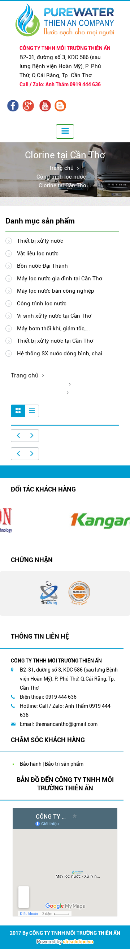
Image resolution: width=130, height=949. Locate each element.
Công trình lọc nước (61, 177)
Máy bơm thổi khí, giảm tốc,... (53, 328)
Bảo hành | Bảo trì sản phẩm (51, 764)
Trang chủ (61, 168)
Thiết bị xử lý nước (39, 241)
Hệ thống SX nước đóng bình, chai (59, 353)
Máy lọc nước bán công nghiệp (55, 291)
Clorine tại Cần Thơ (62, 185)
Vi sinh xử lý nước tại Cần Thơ (53, 316)
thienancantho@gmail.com (66, 724)
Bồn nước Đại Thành (42, 266)
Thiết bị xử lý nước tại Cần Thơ (54, 341)
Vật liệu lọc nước (37, 253)
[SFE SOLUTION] (65, 941)
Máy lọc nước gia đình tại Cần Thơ (59, 278)
